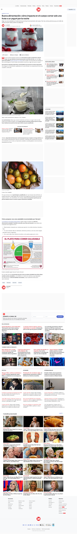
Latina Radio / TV (51, 502)
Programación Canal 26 (63, 508)
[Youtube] (28, 525)
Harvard (20, 282)
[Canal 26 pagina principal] (38, 11)
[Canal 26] (38, 519)
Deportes (20, 502)
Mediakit (61, 507)
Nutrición (14, 282)
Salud (4, 282)
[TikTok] (32, 525)
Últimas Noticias (11, 500)
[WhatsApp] (34, 525)
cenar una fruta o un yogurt (16, 60)
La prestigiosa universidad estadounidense (11, 221)
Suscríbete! (60, 316)
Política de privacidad (62, 505)
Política (4, 370)
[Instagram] (25, 525)
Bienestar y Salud (5, 13)
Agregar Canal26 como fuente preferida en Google (37, 25)
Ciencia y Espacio (32, 500)
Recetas (30, 507)
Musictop (50, 507)
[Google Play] (48, 525)
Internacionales (48, 370)
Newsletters (62, 513)
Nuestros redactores (62, 510)
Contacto (60, 502)
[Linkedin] (30, 525)
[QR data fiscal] (53, 525)
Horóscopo (10, 505)
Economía (25, 370)
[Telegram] (36, 525)
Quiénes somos (61, 500)
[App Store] (42, 525)
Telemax (50, 505)
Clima (9, 502)
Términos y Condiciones (36, 529)
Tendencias (20, 508)
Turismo (30, 508)
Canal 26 (8, 25)
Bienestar (9, 282)
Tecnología (10, 508)
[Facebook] (23, 525)
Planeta (30, 505)
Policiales (9, 507)
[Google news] (37, 525)
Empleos (60, 511)
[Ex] (27, 525)
